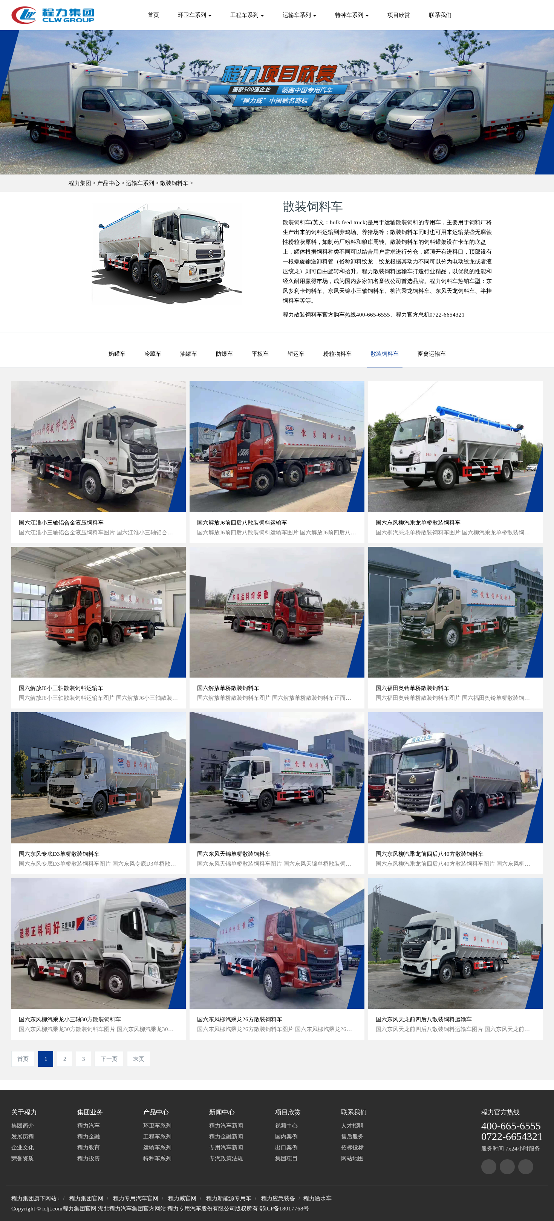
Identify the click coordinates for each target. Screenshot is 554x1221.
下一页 (109, 1059)
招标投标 (352, 1147)
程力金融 (88, 1137)
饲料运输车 (398, 271)
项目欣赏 (398, 15)
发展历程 (22, 1137)
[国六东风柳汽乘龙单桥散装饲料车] (455, 446)
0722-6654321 (512, 1136)
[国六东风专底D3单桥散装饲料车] (98, 777)
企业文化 (22, 1147)
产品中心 (108, 183)
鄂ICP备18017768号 (284, 1209)
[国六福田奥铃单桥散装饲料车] (455, 612)
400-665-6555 (511, 1126)
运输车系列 (297, 15)
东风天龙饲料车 (455, 291)
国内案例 (286, 1137)
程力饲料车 (444, 281)
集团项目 (286, 1158)
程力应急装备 (278, 1198)
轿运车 (296, 354)
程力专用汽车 (184, 1209)
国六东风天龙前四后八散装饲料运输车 (424, 1019)
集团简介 (22, 1126)
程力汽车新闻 (226, 1126)
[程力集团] (488, 1166)
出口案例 (286, 1147)
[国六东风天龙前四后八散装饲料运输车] (455, 943)
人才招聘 (352, 1126)
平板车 (260, 354)
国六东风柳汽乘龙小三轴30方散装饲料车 (70, 1019)
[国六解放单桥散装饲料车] (277, 612)
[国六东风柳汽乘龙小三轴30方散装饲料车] (98, 943)
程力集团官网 (86, 1198)
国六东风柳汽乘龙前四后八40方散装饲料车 (430, 854)
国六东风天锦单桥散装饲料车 (234, 854)
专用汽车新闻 (226, 1147)
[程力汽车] (507, 1166)
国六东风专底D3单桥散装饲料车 (59, 854)
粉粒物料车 (337, 354)
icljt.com (52, 1209)
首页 (153, 15)
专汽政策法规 (226, 1158)
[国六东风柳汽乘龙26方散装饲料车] (277, 943)
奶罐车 (117, 354)
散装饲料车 (174, 183)
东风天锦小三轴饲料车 (356, 291)
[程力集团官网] (52, 15)
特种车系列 (350, 15)
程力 (487, 1112)
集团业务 (90, 1112)
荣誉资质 (22, 1158)
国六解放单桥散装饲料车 (228, 688)
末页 (138, 1059)
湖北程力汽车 (115, 1209)
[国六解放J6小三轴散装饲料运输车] (98, 612)
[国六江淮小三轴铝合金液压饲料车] (98, 446)
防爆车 (224, 354)
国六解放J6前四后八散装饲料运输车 (242, 523)
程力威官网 (182, 1198)
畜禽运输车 (432, 354)
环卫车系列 (193, 15)
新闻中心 (222, 1112)
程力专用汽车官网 (135, 1198)
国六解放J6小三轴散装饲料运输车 (61, 688)
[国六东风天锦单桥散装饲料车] (277, 777)
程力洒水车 (317, 1198)
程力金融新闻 (226, 1137)
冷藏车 (152, 354)
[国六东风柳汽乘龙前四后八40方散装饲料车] (455, 777)
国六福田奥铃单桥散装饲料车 (412, 688)
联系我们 (440, 15)
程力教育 (88, 1147)
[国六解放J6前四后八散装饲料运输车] (277, 446)
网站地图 (352, 1158)
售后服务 (352, 1137)
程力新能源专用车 (228, 1198)
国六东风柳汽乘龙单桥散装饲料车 (418, 523)
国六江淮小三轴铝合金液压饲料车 (61, 523)
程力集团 (80, 183)
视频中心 (286, 1126)
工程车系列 (245, 15)
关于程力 (24, 1112)
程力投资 (88, 1158)
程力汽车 (88, 1126)
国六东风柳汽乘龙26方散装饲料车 (239, 1019)
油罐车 (188, 354)
